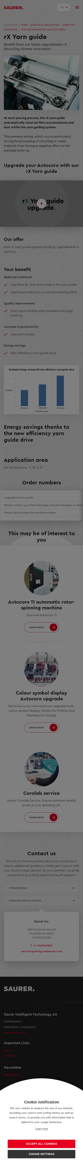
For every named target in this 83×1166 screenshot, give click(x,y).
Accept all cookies (41, 1143)
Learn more (41, 1128)
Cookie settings (41, 1154)
